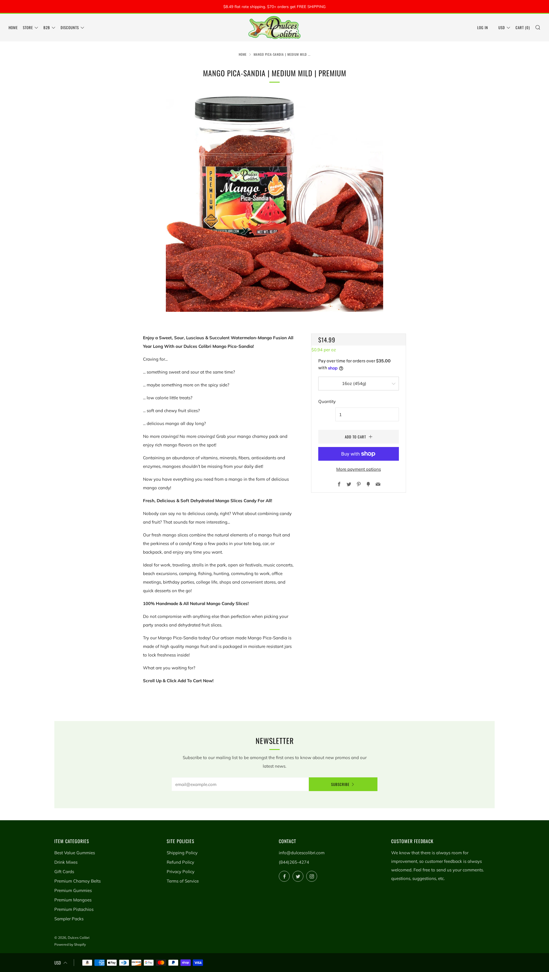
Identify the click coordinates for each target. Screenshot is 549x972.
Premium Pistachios (74, 909)
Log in (482, 27)
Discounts (70, 27)
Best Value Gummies (74, 852)
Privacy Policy (180, 871)
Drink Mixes (65, 862)
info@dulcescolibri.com (302, 852)
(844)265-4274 (294, 862)
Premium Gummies (73, 890)
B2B (46, 27)
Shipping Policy (182, 852)
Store (28, 27)
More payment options (358, 469)
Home (13, 27)
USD (501, 27)
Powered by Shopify (70, 944)
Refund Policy (180, 862)
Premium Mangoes (73, 900)
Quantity (327, 401)
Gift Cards (64, 871)
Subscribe (340, 784)
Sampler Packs (68, 918)
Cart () (523, 27)
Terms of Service (183, 881)
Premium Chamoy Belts (77, 881)
